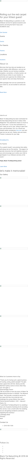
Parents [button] (2, 50)
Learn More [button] (3, 166)
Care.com (19, 130)
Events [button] (2, 41)
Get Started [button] (3, 32)
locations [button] (2, 59)
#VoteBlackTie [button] (4, 140)
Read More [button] (3, 92)
